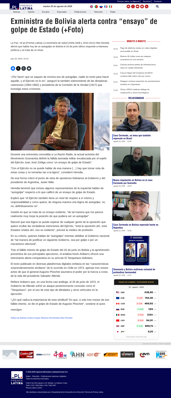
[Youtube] (137, 6)
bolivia (45, 318)
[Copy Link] (23, 68)
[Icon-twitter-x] (133, 6)
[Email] (29, 68)
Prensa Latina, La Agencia (128, 1)
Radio (112, 12)
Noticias (16, 12)
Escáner (45, 12)
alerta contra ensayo (30, 318)
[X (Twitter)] (18, 68)
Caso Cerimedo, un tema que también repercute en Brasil (132, 137)
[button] (157, 6)
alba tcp (15, 318)
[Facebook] (128, 6)
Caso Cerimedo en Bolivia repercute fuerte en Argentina (135, 226)
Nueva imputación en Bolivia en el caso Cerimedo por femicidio (132, 182)
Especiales (62, 12)
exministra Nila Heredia (61, 318)
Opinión (31, 12)
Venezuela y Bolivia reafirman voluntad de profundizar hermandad (134, 271)
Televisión (98, 12)
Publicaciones (80, 12)
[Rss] (146, 6)
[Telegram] (142, 6)
